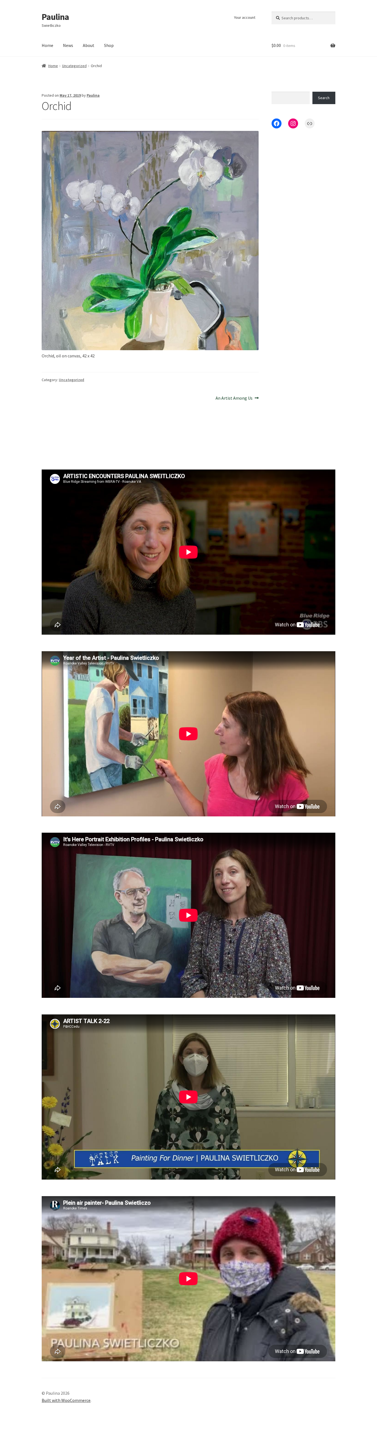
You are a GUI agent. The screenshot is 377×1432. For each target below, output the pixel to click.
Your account (244, 17)
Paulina (55, 16)
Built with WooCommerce (66, 1400)
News (68, 45)
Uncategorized (74, 65)
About (88, 45)
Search (324, 97)
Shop (109, 45)
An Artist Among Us (234, 398)
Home (47, 45)
